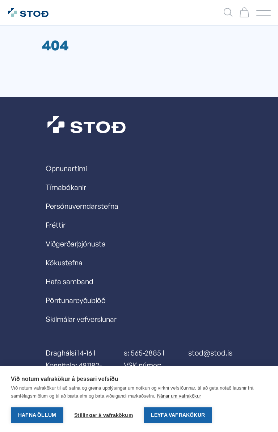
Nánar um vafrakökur (179, 396)
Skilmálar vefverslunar (81, 319)
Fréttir (56, 224)
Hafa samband (69, 281)
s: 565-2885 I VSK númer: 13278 (144, 365)
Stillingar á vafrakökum (103, 415)
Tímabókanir (66, 187)
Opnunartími (66, 168)
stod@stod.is (210, 352)
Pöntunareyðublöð (75, 300)
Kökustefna (64, 262)
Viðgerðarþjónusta (76, 243)
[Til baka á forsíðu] (32, 12)
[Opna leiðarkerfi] (263, 13)
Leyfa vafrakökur (178, 415)
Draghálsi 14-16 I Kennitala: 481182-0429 (74, 365)
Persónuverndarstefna (82, 206)
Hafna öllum (37, 415)
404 (55, 45)
